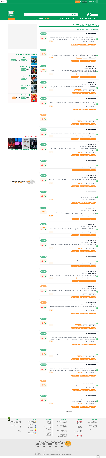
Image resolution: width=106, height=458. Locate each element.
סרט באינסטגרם (31, 427)
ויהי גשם (65, 429)
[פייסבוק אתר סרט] (62, 446)
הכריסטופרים (26, 149)
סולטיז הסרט (24, 76)
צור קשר (53, 450)
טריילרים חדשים (30, 136)
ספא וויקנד (65, 422)
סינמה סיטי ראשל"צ (93, 425)
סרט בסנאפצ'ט (32, 429)
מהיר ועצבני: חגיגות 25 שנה (61, 430)
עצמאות (49, 429)
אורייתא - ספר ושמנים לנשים (15, 425)
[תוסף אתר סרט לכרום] (44, 446)
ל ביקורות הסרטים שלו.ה (84, 44)
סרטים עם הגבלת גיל (78, 431)
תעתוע (11, 149)
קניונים (20, 426)
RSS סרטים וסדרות (31, 433)
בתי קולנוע (95, 421)
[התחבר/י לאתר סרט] (96, 1)
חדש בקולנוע (79, 422)
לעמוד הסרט (93, 44)
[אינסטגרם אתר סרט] (56, 446)
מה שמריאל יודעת (47, 426)
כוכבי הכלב (49, 421)
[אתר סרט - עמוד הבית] (92, 15)
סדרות (80, 430)
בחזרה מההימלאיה (63, 434)
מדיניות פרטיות (33, 450)
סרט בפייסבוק (32, 424)
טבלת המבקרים (11, 19)
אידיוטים (49, 423)
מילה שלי (25, 57)
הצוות (50, 450)
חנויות (20, 429)
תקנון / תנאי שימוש (40, 450)
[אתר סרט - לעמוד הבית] (9, 421)
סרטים (80, 429)
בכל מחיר (49, 425)
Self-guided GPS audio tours (15, 421)
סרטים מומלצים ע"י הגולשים (25, 54)
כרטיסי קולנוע (79, 421)
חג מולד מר (64, 431)
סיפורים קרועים (48, 427)
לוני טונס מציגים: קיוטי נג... (62, 425)
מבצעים (47, 18)
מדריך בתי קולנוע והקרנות (92, 422)
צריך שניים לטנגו (63, 427)
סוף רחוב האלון (64, 435)
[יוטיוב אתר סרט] (50, 446)
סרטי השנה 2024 (78, 434)
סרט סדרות (32, 426)
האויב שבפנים (48, 434)
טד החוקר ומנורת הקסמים (46, 431)
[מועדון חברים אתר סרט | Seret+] (38, 446)
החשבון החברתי (33, 149)
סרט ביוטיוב (32, 430)
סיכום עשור (79, 432)
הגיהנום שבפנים (18, 149)
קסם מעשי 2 (49, 433)
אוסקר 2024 (79, 435)
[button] (3, 1)
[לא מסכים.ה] (42, 38)
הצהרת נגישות (26, 450)
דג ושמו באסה (64, 424)
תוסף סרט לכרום (31, 432)
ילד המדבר (49, 432)
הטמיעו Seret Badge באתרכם (31, 422)
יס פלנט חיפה (94, 426)
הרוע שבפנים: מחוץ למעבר (61, 421)
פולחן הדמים (49, 422)
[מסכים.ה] (45, 38)
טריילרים (80, 425)
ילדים (53, 18)
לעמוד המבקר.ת (74, 44)
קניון (20, 427)
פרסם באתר (65, 450)
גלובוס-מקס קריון (93, 429)
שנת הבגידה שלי (48, 428)
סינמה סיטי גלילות (93, 424)
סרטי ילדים (80, 427)
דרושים (46, 450)
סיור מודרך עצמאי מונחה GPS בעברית (15, 423)
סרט (62, 454)
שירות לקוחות (58, 450)
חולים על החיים (48, 435)
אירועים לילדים (18, 430)
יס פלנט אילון (94, 427)
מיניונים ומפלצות (23, 95)
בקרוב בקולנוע (79, 423)
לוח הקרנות (37, 18)
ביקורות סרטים (79, 426)
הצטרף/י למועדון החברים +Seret (75, 450)
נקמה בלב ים (24, 85)
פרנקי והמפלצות (24, 67)
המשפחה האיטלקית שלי (62, 436)
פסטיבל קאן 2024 (78, 436)
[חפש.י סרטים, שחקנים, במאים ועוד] (25, 14)
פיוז (66, 432)
